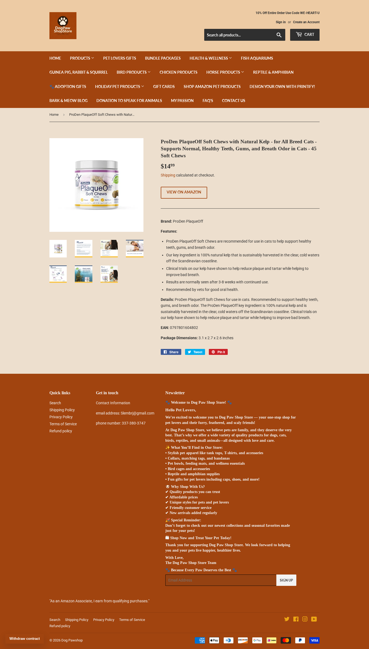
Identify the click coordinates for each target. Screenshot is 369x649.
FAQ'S (208, 100)
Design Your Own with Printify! (282, 86)
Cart (309, 34)
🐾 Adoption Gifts (67, 86)
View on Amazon (184, 192)
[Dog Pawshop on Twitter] (287, 620)
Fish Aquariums (257, 58)
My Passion (182, 100)
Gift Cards (164, 86)
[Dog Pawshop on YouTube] (314, 620)
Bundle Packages (163, 58)
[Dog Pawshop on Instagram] (305, 620)
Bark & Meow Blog (68, 100)
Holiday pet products (118, 86)
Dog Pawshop (72, 640)
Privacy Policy (61, 417)
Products (80, 58)
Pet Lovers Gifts (119, 58)
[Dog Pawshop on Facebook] (296, 620)
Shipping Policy (62, 410)
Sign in (281, 22)
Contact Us (233, 100)
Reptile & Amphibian (273, 72)
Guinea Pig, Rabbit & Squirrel (78, 72)
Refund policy (60, 431)
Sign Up (286, 580)
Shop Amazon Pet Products (212, 86)
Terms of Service (63, 424)
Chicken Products (178, 72)
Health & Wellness (209, 58)
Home (55, 58)
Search (55, 403)
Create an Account (306, 22)
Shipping (168, 175)
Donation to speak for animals (129, 100)
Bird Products (132, 72)
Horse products (223, 72)
